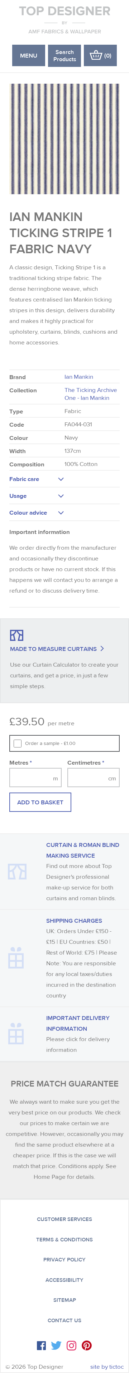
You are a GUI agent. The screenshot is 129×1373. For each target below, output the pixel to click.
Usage (18, 495)
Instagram (71, 1345)
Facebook (41, 1345)
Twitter (56, 1345)
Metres (20, 762)
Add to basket (40, 802)
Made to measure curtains (53, 648)
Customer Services (64, 1219)
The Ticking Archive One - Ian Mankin (90, 394)
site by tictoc (107, 1366)
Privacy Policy (64, 1259)
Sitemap (64, 1300)
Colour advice (28, 512)
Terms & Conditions (64, 1239)
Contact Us (64, 1320)
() (107, 55)
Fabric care (24, 478)
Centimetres (85, 762)
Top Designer (64, 20)
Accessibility (64, 1280)
